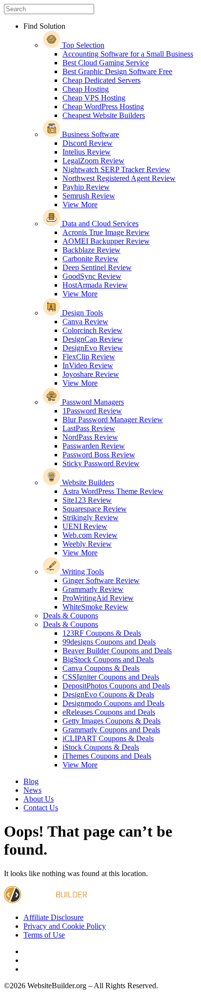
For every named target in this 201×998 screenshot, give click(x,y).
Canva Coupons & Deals (101, 668)
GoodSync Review (91, 276)
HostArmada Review (95, 285)
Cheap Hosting (85, 89)
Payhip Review (86, 187)
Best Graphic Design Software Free (117, 71)
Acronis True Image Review (106, 232)
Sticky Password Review (101, 463)
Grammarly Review (92, 589)
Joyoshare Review (90, 374)
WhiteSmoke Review (95, 607)
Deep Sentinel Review (97, 267)
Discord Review (87, 143)
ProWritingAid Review (98, 598)
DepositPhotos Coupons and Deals (116, 686)
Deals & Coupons (70, 615)
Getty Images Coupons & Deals (111, 721)
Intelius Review (86, 152)
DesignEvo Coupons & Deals (108, 694)
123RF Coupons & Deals (101, 633)
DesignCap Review (92, 339)
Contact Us (40, 807)
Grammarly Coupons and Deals (111, 729)
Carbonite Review (90, 258)
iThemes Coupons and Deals (106, 756)
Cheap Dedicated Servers (101, 80)
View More (80, 204)
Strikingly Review (90, 517)
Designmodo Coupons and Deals (113, 703)
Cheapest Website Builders (103, 115)
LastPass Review (88, 428)
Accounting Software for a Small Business (127, 54)
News (32, 790)
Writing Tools (82, 571)
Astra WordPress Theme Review (112, 491)
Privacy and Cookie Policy (64, 926)
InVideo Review (87, 365)
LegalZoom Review (93, 161)
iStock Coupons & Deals (100, 747)
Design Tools (81, 313)
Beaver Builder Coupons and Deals (117, 650)
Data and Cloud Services (99, 223)
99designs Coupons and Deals (109, 642)
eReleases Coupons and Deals (108, 712)
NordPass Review (90, 437)
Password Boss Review (98, 454)
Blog (31, 781)
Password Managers (92, 402)
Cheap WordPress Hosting (103, 106)
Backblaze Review (91, 250)
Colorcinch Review (92, 330)
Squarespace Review (94, 509)
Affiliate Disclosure (53, 917)
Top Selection (82, 45)
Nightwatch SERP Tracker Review (116, 169)
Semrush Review (88, 196)
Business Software (89, 134)
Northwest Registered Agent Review (119, 178)
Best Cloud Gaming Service (105, 63)
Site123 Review (87, 500)
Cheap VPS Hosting (93, 98)
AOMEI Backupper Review (106, 241)
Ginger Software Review (101, 580)
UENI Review (84, 526)
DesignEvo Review (92, 348)
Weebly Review (87, 544)
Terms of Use (44, 935)
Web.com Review (90, 535)
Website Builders (87, 482)
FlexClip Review (88, 356)
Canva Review (85, 321)
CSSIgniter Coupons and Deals (110, 677)
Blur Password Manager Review (112, 419)
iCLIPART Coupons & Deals (108, 738)
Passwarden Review (93, 446)
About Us (38, 799)
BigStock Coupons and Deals (108, 659)
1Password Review (92, 411)
